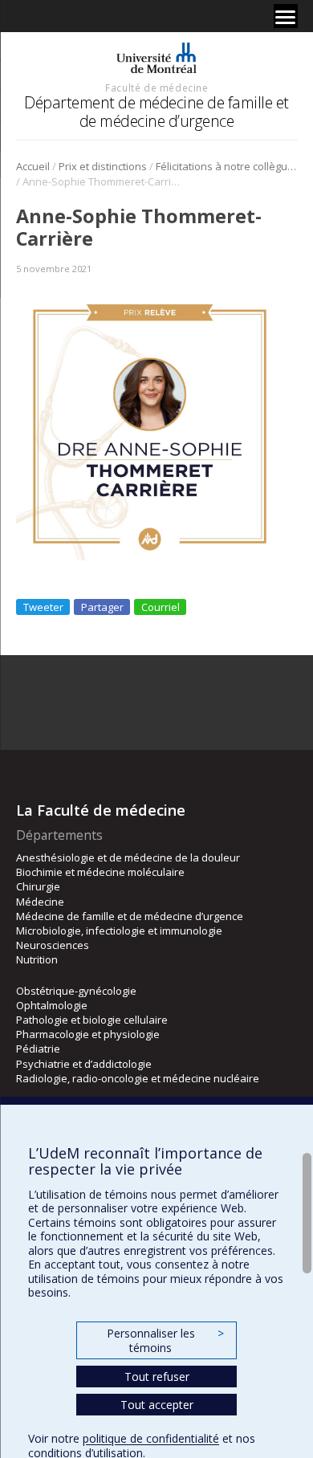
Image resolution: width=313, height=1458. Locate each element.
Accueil (33, 166)
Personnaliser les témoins (165, 1340)
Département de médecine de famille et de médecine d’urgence (156, 111)
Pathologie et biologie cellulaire (92, 1019)
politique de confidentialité (151, 1438)
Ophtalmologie (51, 1005)
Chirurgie (38, 886)
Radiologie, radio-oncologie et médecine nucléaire (137, 1078)
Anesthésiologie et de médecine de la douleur (128, 857)
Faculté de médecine (156, 87)
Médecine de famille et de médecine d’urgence (129, 916)
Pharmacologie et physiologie (88, 1034)
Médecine (40, 901)
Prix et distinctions (103, 166)
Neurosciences (52, 945)
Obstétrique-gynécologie (76, 991)
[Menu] (286, 16)
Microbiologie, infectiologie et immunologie (119, 930)
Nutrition (37, 959)
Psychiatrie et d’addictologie (84, 1064)
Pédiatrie (38, 1048)
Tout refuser (156, 1376)
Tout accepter (156, 1404)
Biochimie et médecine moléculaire (100, 872)
